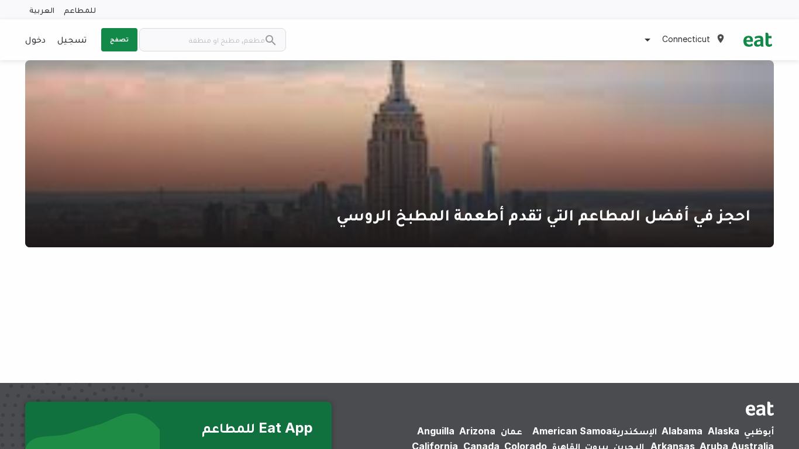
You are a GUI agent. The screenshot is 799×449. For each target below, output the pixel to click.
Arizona (477, 431)
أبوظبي (759, 431)
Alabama (682, 431)
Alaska (723, 431)
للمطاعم (80, 10)
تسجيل (72, 39)
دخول (35, 39)
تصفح (119, 39)
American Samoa (572, 431)
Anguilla (435, 431)
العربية (41, 10)
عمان (511, 431)
